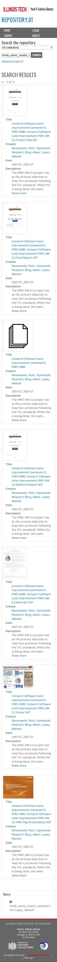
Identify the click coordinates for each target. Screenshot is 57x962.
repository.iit (17, 19)
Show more (19, 193)
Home (7, 30)
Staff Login (28, 958)
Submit (8, 36)
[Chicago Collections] (21, 949)
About (36, 36)
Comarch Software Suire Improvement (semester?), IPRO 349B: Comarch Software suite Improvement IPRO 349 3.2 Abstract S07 (31, 594)
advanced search (12, 61)
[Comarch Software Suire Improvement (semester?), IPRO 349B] (18, 350)
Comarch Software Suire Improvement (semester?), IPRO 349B (29, 363)
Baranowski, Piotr (23, 148)
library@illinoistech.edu (14, 955)
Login (35, 30)
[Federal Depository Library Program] (44, 949)
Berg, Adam (32, 152)
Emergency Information (38, 955)
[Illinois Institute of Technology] (28, 924)
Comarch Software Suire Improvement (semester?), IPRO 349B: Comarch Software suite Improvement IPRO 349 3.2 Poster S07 (31, 704)
